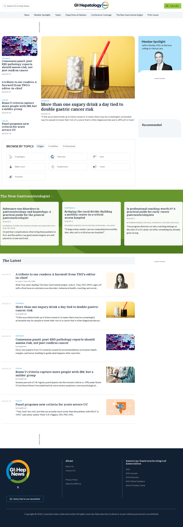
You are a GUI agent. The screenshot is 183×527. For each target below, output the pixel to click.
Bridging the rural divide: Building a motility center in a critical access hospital (88, 214)
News (26, 15)
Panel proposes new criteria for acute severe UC (15, 126)
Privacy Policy (72, 480)
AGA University (132, 477)
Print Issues (153, 15)
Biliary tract (20, 166)
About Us (70, 466)
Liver (102, 156)
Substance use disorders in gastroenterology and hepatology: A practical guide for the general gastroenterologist (27, 213)
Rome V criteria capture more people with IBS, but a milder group (19, 106)
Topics (58, 15)
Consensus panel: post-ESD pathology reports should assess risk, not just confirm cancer (17, 66)
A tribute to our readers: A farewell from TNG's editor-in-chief (19, 85)
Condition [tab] (53, 146)
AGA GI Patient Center (135, 485)
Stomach (19, 176)
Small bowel (62, 166)
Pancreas (61, 156)
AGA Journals (131, 473)
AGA (128, 469)
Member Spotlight (42, 15)
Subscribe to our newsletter (26, 498)
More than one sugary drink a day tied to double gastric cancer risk (82, 107)
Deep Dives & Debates (76, 15)
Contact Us (70, 470)
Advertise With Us (73, 484)
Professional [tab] (69, 146)
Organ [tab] (40, 146)
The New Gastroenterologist (129, 15)
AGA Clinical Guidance (135, 481)
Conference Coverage (101, 15)
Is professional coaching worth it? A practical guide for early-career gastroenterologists (151, 211)
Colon (102, 166)
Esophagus (20, 156)
